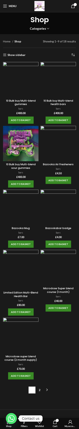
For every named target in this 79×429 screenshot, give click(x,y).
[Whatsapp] (11, 418)
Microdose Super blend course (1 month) (58, 290)
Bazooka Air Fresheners (58, 164)
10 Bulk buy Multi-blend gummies (21, 102)
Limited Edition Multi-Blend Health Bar (20, 294)
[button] (21, 120)
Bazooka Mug (21, 228)
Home (7, 41)
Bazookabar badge (58, 228)
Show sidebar (16, 55)
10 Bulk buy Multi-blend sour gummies (21, 166)
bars (20, 108)
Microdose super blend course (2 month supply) (20, 358)
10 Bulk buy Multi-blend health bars (58, 102)
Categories (38, 28)
